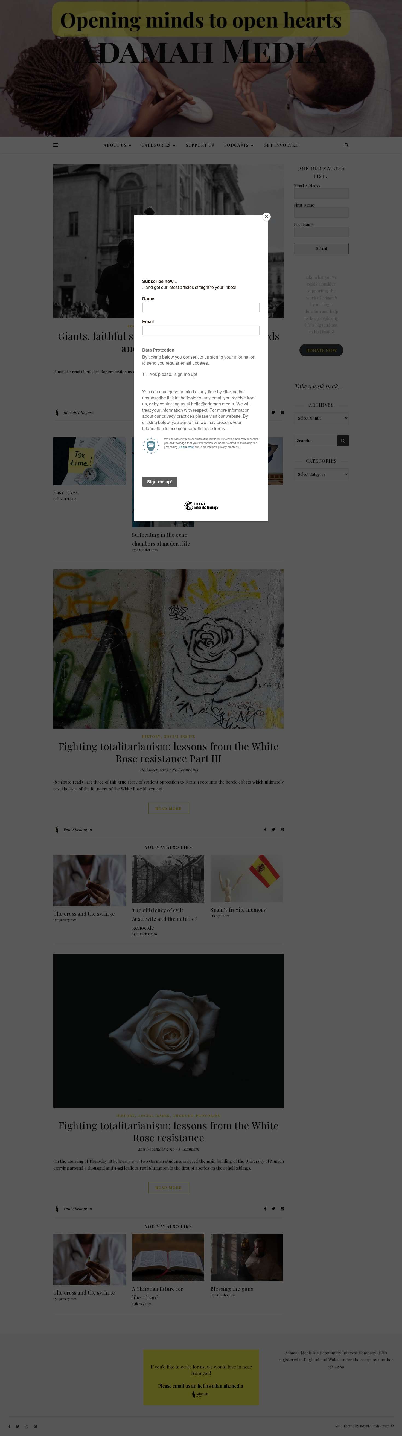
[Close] (267, 217)
